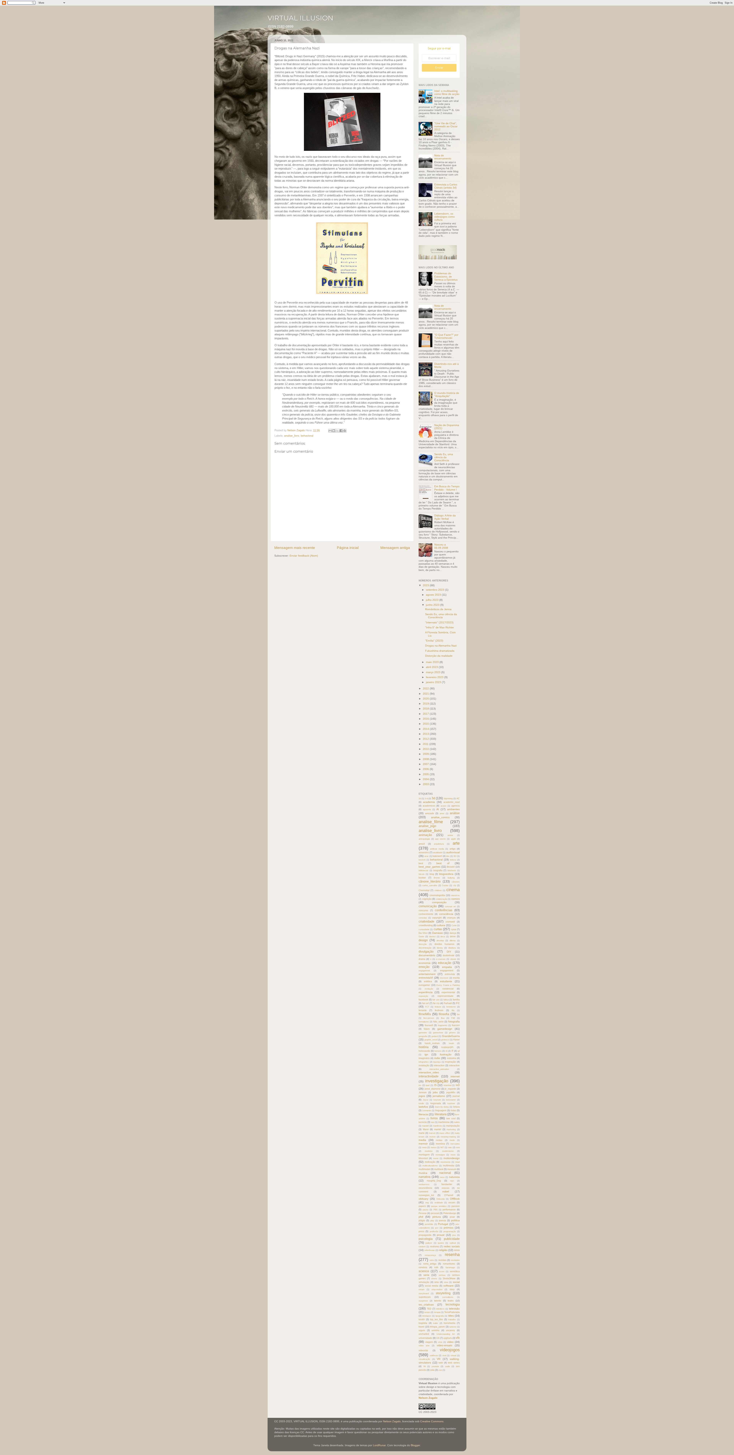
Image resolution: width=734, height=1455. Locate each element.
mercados (455, 1144)
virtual (453, 1355)
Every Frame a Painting (448, 985)
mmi (458, 1147)
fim (458, 1014)
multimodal (424, 1169)
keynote (437, 1100)
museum (451, 1169)
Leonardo (426, 1110)
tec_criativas (426, 1304)
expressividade (445, 996)
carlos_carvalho (429, 885)
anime (450, 835)
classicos (455, 895)
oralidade (438, 1202)
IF (452, 1051)
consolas (423, 918)
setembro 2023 (435, 589)
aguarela (427, 809)
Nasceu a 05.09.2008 (441, 546)
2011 (426, 744)
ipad (428, 1085)
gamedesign (444, 1028)
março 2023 (433, 672)
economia (424, 963)
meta (424, 1147)
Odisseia (440, 1199)
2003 (426, 784)
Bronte (437, 878)
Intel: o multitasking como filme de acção (446, 93)
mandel (425, 1126)
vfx (458, 1337)
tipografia (439, 1316)
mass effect (444, 1133)
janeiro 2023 (434, 682)
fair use (435, 1000)
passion (455, 1206)
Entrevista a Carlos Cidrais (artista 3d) (445, 186)
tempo (427, 1312)
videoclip (423, 1350)
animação (425, 835)
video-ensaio (444, 1345)
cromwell (450, 921)
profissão (434, 1231)
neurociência (425, 1188)
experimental (448, 992)
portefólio (429, 1224)
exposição (423, 996)
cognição (427, 899)
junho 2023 (433, 604)
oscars (451, 1202)
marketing (451, 1129)
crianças (451, 917)
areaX (422, 844)
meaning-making (448, 1137)
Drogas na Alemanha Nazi (441, 645)
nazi (452, 1181)
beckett (422, 860)
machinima (444, 1122)
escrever (444, 978)
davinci (432, 936)
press (421, 1231)
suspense (423, 1301)
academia (429, 802)
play (432, 1220)
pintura (436, 1216)
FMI (453, 1018)
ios (420, 1085)
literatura (441, 1114)
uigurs (422, 1330)
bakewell (437, 856)
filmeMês (425, 1014)
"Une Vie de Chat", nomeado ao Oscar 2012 (446, 126)
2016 (426, 718)
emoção (424, 966)
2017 (426, 713)
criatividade (426, 921)
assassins (424, 852)
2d (420, 798)
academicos (429, 805)
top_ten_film (436, 1319)
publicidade (452, 1238)
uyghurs (447, 1338)
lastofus (423, 1106)
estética (428, 981)
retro (432, 1260)
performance (449, 1209)
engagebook (424, 970)
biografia (438, 870)
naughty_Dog (434, 1180)
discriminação (425, 948)
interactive (454, 1065)
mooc (453, 1155)
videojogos (450, 1349)
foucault (429, 1025)
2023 (426, 585)
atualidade (437, 852)
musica (423, 1173)
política (455, 1220)
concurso (423, 910)
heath (451, 1043)
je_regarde (450, 1089)
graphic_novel (430, 1040)
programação (449, 1231)
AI (437, 809)
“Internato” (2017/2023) (439, 622)
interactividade (428, 1076)
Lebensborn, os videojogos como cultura (444, 216)
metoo (433, 1147)
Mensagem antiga (395, 548)
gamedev (423, 1032)
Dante (421, 936)
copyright (437, 917)
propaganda (425, 1235)
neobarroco (424, 1184)
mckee (432, 1137)
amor (442, 813)
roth (436, 1267)
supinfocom (425, 1297)
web (440, 1362)
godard (434, 1036)
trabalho (452, 1319)
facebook (423, 999)
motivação (430, 1162)
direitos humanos (444, 944)
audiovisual (453, 852)
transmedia (449, 1323)
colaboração (441, 899)
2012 (426, 738)
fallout (446, 1000)
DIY (449, 951)
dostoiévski (448, 955)
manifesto (437, 1126)
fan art (425, 1003)
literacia (423, 1114)
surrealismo (447, 1297)
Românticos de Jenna (438, 609)
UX (437, 1338)
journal (456, 1096)
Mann (426, 1129)
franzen (456, 1025)
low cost (451, 1118)
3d (433, 798)
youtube (435, 1366)
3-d (426, 798)
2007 (426, 764)
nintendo (445, 1188)
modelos (429, 1151)
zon (440, 1370)
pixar (452, 1217)
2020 (426, 698)
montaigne (440, 1155)
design (423, 940)
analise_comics (440, 817)
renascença (430, 1255)
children (438, 890)
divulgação (426, 951)
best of (442, 863)
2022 (426, 688)
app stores (440, 839)
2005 (426, 774)
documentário (427, 955)
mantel (437, 1129)
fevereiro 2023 (435, 677)
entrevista (450, 974)
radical (453, 1243)
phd (421, 1216)
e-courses (441, 959)
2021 (426, 693)
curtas (438, 929)
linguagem (440, 1110)
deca (442, 936)
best (421, 863)
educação (444, 962)
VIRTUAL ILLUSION (300, 18)
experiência (426, 992)
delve (453, 936)
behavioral (307, 435)
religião (443, 1250)
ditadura (452, 948)
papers (422, 1206)
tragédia (423, 1323)
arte (456, 843)
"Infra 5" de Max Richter (439, 627)
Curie (453, 925)
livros (434, 1118)
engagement (446, 970)
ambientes (453, 809)
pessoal (435, 1213)
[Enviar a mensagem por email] (330, 431)
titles (451, 1315)
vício (440, 1342)
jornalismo (439, 1096)
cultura (441, 925)
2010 (426, 749)
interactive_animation (439, 1069)
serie (426, 1275)
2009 (426, 754)
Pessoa (422, 1213)
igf (459, 1051)
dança (453, 933)
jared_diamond (432, 1089)
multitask (438, 1169)
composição (439, 902)
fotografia (454, 1021)
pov (436, 1228)
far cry (436, 1003)
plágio (422, 1220)
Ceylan (445, 885)
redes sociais (452, 1246)
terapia (437, 1312)
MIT (442, 1147)
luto (432, 1122)
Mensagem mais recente (294, 548)
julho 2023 (432, 599)
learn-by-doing (442, 1107)
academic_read (451, 802)
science (424, 1271)
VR (438, 1359)
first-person (428, 1018)
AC (458, 798)
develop (440, 940)
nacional (445, 1172)
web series (454, 1362)
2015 (426, 723)
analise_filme (431, 821)
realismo (434, 1246)
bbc (448, 856)
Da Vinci (423, 933)
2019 (426, 703)
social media (431, 1285)
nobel (445, 1191)
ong (427, 1202)
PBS (436, 1209)
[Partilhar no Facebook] (341, 431)
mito (450, 1147)
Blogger (415, 1445)
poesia (442, 1220)
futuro (427, 1029)
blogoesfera (446, 874)
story (452, 1289)
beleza (453, 860)
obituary (423, 1198)
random (422, 1246)
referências (429, 1250)
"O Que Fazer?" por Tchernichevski (446, 336)
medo (452, 1140)
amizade (429, 813)
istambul (447, 1085)
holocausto (424, 1051)
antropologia (424, 839)
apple (453, 839)
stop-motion (437, 1289)
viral (444, 1355)
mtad (457, 1162)
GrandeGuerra (451, 1036)
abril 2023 (432, 667)
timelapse (426, 1316)
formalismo (424, 1022)
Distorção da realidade (438, 655)
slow (446, 1282)
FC (458, 1003)
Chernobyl (424, 890)
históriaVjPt (447, 1047)
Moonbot (423, 1158)
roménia (423, 1267)
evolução (429, 989)
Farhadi (448, 1003)
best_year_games (429, 866)
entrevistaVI (426, 977)
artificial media (437, 849)
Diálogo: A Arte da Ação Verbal (445, 517)
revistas (442, 1260)
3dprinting (448, 798)
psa (454, 1235)
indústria (451, 1058)
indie (437, 1058)
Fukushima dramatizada (439, 650)
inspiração (450, 1062)
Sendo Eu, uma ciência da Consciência (443, 457)
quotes (441, 1243)
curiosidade (424, 929)
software (448, 1285)
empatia (447, 967)
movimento (445, 1162)
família (456, 999)
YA (424, 1366)
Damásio (437, 933)
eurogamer (424, 985)
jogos (422, 1096)
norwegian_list (426, 1195)
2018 (426, 708)
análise (455, 813)
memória (440, 1143)
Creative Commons (431, 1421)
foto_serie (438, 1021)
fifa (453, 1010)
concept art (450, 906)
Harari (456, 1039)
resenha (452, 1254)
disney (440, 948)
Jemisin (423, 1092)
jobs (435, 1092)
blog (432, 874)
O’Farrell (448, 1195)
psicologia (426, 1238)
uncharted (424, 1334)
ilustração (445, 1054)
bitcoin (422, 874)
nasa (442, 1177)
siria (436, 1282)
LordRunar (379, 1445)
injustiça (437, 1062)
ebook (453, 959)
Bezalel (451, 866)
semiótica (455, 1271)
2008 (426, 759)
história (424, 1047)
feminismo (451, 1007)
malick (457, 1122)
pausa (425, 1209)
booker (422, 877)
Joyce (425, 1100)
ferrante (423, 1010)
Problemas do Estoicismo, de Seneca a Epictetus (446, 276)
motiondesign (451, 1158)
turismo (452, 1327)
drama (422, 959)
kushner (451, 1103)
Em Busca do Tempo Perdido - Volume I (447, 488)
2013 (426, 733)
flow (443, 1018)
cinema (453, 889)
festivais (439, 1010)
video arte (424, 1345)
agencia (455, 805)
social (456, 1282)
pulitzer (428, 1243)
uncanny (450, 1330)
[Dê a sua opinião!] (334, 431)
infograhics (424, 1062)
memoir (423, 1143)
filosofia (444, 1014)
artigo (453, 849)
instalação (424, 1065)
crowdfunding (426, 925)
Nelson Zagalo (428, 1397)
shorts (434, 1278)
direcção (423, 944)
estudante (446, 981)
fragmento (442, 1025)
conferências (443, 910)
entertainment (427, 974)
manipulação (453, 1125)
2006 (426, 769)
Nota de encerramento (442, 157)
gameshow (438, 1032)
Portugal (443, 1224)
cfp (454, 885)
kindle (421, 1103)
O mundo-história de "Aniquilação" (446, 395)
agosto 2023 (434, 594)
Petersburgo (449, 1213)
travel (421, 1326)
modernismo (448, 1151)
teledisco (440, 1309)
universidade (425, 1338)
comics (455, 898)
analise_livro (291, 435)
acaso (443, 806)
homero (437, 1051)
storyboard (424, 1293)
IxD (458, 1085)
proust (440, 1235)
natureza (454, 1177)
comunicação (428, 906)
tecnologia (453, 1304)
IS (435, 1085)
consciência (446, 914)
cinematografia (437, 895)
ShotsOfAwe (449, 1278)
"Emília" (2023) (434, 640)
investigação (436, 1081)
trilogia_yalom (437, 1326)
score (441, 1271)
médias (439, 1140)
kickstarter (451, 1100)
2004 (426, 779)
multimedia (448, 1165)
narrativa (424, 1176)
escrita (456, 978)
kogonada (435, 1103)
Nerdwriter (446, 1184)
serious (442, 1275)
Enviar (439, 67)
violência (434, 1355)
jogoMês (450, 1092)
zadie (447, 1366)
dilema (453, 940)
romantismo (449, 1263)
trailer (435, 1323)
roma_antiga (429, 1263)
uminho (435, 1330)
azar (426, 856)
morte (435, 1158)
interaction (439, 1065)
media (422, 1140)
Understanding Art (446, 1334)
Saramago (450, 1267)
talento (437, 1300)
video (450, 1342)
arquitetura (439, 844)
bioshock (451, 870)
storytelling (443, 1293)
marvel (432, 1133)
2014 (426, 729)
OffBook (455, 1198)
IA (446, 1051)
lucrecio (423, 1122)
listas (453, 1110)
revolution (455, 1260)
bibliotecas (423, 870)
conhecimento (426, 914)
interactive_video (429, 1072)
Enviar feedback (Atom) (304, 555)
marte (422, 1133)
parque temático (439, 1206)
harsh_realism (432, 1043)
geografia (423, 1036)
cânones (456, 882)
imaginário (424, 1058)
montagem (424, 1154)
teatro (451, 1300)
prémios (448, 1227)
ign (426, 1054)
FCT (427, 1007)
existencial (448, 988)
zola (432, 1370)
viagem (429, 1342)
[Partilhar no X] (337, 431)
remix (457, 1250)
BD (455, 856)
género (452, 1032)
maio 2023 (432, 662)
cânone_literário (430, 881)
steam (421, 1289)
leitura (456, 1107)
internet (455, 1076)
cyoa (453, 929)
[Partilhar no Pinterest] (345, 431)
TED (429, 1308)
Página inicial (348, 548)
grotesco (445, 1040)
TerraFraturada (452, 1312)
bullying (451, 878)
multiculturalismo (430, 1165)
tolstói (422, 1319)
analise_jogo (427, 826)
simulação (424, 1282)
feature (438, 1007)
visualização (424, 1359)
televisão (454, 1308)
